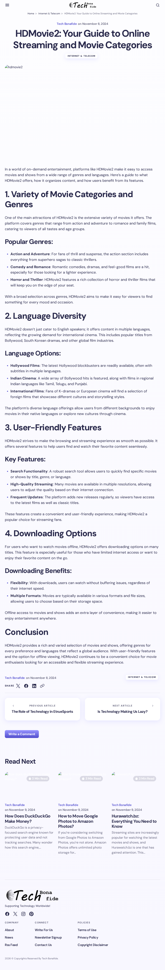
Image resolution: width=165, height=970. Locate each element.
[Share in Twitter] (18, 686)
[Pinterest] (31, 914)
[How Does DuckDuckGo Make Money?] (29, 785)
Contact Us (43, 945)
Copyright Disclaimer (93, 945)
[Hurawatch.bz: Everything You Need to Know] (136, 785)
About (9, 930)
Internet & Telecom (49, 13)
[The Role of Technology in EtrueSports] (42, 709)
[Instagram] (23, 914)
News (9, 937)
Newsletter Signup (48, 937)
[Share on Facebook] (26, 686)
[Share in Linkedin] (34, 686)
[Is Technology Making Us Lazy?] (122, 709)
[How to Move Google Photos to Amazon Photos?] (82, 785)
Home (31, 13)
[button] (7, 5)
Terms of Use (87, 930)
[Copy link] (42, 686)
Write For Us (44, 930)
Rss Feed (11, 945)
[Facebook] (7, 914)
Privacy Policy (88, 937)
